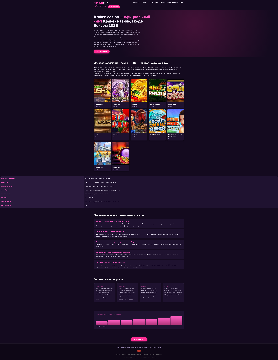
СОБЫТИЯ (136, 2)
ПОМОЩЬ (145, 2)
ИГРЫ (163, 2)
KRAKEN (102, 2)
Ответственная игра (132, 347)
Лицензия (123, 347)
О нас (118, 347)
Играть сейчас (103, 51)
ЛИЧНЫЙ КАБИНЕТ (101, 6)
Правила (141, 347)
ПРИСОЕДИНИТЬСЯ (114, 6)
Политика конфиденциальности (152, 347)
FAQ (181, 2)
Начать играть (140, 339)
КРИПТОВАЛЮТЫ (172, 2)
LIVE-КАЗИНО (155, 2)
